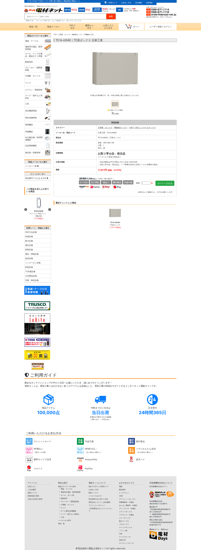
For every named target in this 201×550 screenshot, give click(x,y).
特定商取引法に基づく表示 (98, 499)
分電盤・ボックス (64, 34)
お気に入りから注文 (108, 26)
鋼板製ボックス (77, 34)
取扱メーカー (53, 26)
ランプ (63, 508)
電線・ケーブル (66, 489)
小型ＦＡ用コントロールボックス (142, 127)
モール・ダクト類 (67, 495)
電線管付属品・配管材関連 (71, 492)
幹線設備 (29, 236)
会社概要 (138, 3)
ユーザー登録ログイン (160, 26)
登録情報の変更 (33, 496)
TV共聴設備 (30, 271)
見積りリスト (32, 493)
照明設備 (29, 249)
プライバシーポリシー (97, 505)
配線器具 (64, 498)
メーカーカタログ (95, 496)
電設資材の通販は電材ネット (102, 548)
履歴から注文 (89, 26)
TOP (55, 34)
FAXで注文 (72, 26)
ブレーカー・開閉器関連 (70, 501)
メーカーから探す (64, 520)
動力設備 (29, 241)
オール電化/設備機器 (68, 511)
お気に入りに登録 (116, 110)
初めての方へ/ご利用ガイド (99, 486)
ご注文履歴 (32, 490)
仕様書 (116, 113)
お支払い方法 (126, 3)
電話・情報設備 (32, 254)
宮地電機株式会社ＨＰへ (158, 486)
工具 (62, 517)
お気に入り (32, 486)
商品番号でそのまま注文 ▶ (37, 178)
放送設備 (29, 258)
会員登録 (149, 3)
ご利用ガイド (112, 3)
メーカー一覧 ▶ (32, 166)
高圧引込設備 (31, 232)
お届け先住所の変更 (35, 499)
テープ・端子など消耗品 (70, 514)
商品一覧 (33, 26)
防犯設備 (29, 267)
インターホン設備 (32, 263)
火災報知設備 (31, 276)
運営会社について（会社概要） (100, 502)
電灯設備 (29, 245)
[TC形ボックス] (115, 72)
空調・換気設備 (32, 280)
